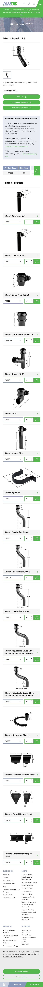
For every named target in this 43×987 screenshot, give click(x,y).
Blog (4, 886)
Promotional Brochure (20, 102)
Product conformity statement (28, 898)
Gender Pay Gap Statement (27, 919)
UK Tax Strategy (27, 885)
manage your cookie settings (13, 956)
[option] (21, 56)
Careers (5, 878)
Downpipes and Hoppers (11, 946)
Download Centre (9, 884)
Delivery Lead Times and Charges (11, 891)
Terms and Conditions (29, 882)
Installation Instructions (20, 108)
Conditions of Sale (9, 898)
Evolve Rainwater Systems (9, 931)
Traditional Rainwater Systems (10, 937)
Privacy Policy (26, 891)
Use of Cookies (27, 894)
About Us (6, 875)
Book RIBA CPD (8, 881)
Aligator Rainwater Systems (9, 942)
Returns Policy (8, 895)
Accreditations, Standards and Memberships (27, 877)
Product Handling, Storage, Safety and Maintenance (29, 912)
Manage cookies (21, 977)
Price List (20, 96)
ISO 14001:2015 (27, 888)
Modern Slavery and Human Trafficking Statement (29, 905)
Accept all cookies (21, 971)
